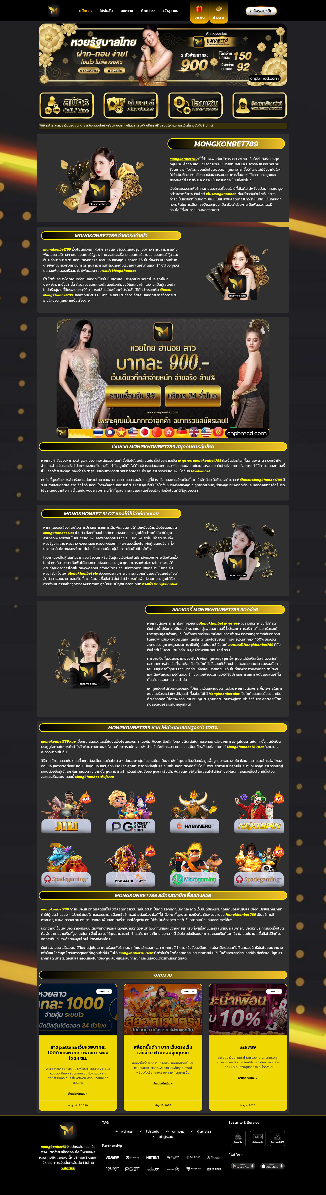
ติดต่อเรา (148, 10)
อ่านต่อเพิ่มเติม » (78, 1094)
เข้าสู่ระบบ (170, 10)
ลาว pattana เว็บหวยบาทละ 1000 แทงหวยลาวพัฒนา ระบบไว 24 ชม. (78, 1053)
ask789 (248, 1047)
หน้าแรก (85, 10)
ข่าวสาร (219, 17)
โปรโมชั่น (106, 10)
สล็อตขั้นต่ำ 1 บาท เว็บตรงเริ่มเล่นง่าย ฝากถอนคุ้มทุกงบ (163, 1050)
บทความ (127, 10)
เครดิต (199, 17)
